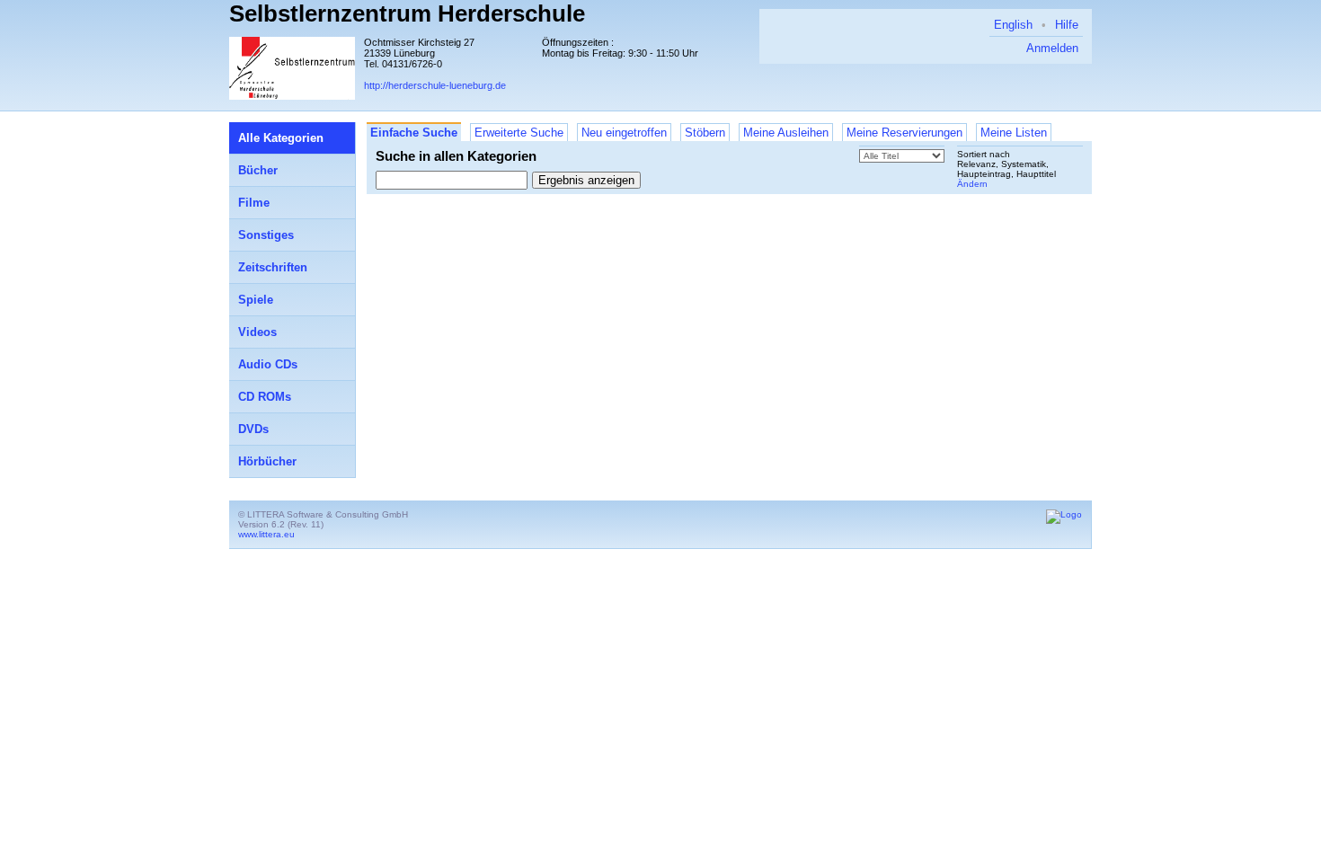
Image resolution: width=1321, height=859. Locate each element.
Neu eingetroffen (624, 132)
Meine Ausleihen (786, 132)
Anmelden (1052, 48)
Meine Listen (1013, 132)
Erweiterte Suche (518, 132)
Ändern (972, 184)
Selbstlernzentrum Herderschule (407, 13)
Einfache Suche (413, 132)
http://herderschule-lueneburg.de (435, 85)
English (1013, 24)
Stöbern (705, 132)
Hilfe (1066, 24)
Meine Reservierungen (904, 132)
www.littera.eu (266, 534)
